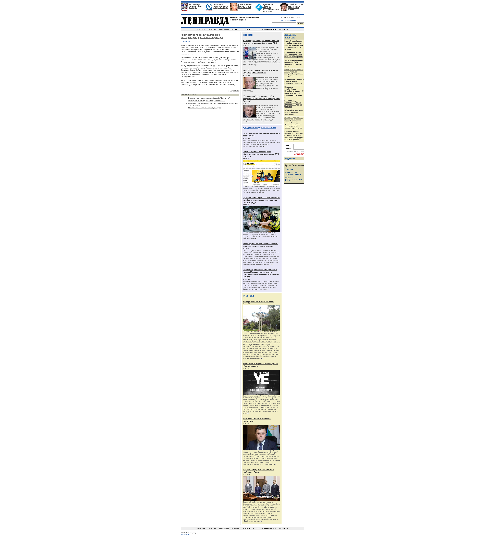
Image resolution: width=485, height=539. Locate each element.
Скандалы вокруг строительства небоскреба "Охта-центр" (209, 98)
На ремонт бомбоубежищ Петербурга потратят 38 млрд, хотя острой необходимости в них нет (294, 92)
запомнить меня (292, 151)
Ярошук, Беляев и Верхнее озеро (258, 301)
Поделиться (234, 91)
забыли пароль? (299, 154)
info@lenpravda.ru (288, 20)
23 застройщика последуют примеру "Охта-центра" (206, 101)
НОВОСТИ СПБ (248, 29)
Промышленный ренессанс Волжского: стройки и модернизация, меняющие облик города (261, 200)
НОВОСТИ (212, 29)
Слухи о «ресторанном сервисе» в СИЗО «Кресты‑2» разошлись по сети (293, 63)
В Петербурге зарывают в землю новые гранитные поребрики (294, 81)
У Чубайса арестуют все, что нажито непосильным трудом (295, 6)
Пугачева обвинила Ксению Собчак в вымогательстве (245, 6)
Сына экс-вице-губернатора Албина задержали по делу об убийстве (293, 104)
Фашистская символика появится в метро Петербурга (221, 6)
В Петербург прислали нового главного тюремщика (293, 112)
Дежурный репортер (290, 36)
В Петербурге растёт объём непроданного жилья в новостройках (293, 55)
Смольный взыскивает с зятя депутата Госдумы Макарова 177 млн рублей (293, 73)
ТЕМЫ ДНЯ (201, 29)
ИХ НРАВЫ (236, 29)
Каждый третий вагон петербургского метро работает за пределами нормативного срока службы (293, 45)
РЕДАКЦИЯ (284, 29)
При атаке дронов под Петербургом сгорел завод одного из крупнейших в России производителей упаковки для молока (293, 123)
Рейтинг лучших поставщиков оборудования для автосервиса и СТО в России (261, 154)
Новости (248, 35)
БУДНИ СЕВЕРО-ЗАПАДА (267, 29)
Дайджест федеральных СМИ (259, 127)
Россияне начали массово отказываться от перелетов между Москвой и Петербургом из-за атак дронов (294, 135)
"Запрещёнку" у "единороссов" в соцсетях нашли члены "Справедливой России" (261, 98)
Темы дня (248, 296)
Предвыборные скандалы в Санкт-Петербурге (196, 6)
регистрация (300, 153)
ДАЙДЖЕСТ (224, 29)
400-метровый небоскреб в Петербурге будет (204, 108)
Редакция (289, 158)
